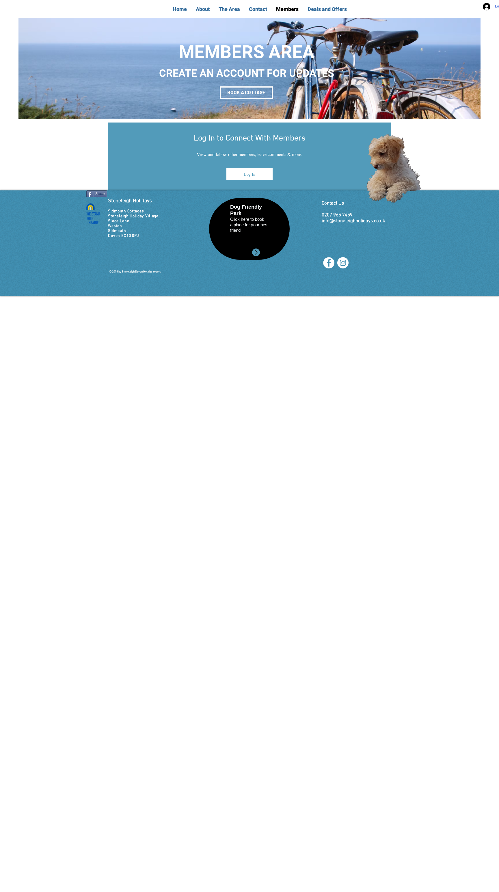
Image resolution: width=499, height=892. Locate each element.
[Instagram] (343, 262)
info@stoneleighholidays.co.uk (353, 221)
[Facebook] (328, 262)
